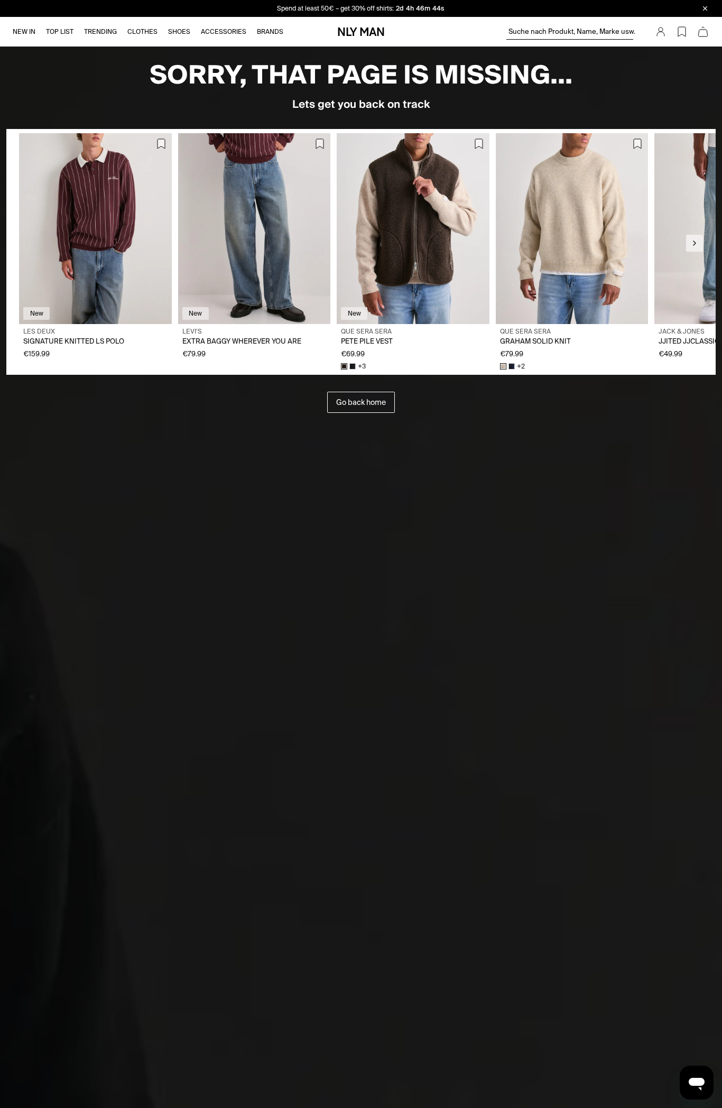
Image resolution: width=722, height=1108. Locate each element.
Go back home (361, 402)
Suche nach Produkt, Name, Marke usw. (570, 31)
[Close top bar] (705, 8)
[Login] (660, 31)
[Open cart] (703, 31)
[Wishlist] (681, 31)
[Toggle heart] (161, 143)
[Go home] (361, 31)
